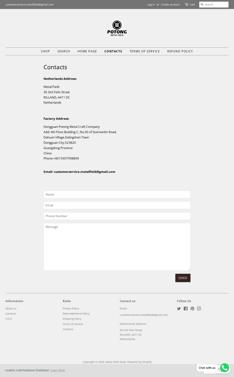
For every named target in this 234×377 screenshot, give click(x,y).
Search (63, 51)
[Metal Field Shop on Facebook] (186, 309)
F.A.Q (8, 318)
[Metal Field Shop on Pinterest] (192, 309)
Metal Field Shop (115, 362)
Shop (45, 51)
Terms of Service (145, 51)
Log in (151, 4)
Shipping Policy (72, 318)
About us (10, 308)
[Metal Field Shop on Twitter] (179, 309)
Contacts (113, 51)
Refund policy (180, 51)
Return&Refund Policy (76, 313)
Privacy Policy (71, 308)
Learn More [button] (57, 370)
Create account (170, 4)
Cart (192, 4)
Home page (87, 51)
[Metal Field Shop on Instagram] (199, 309)
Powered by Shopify (139, 362)
